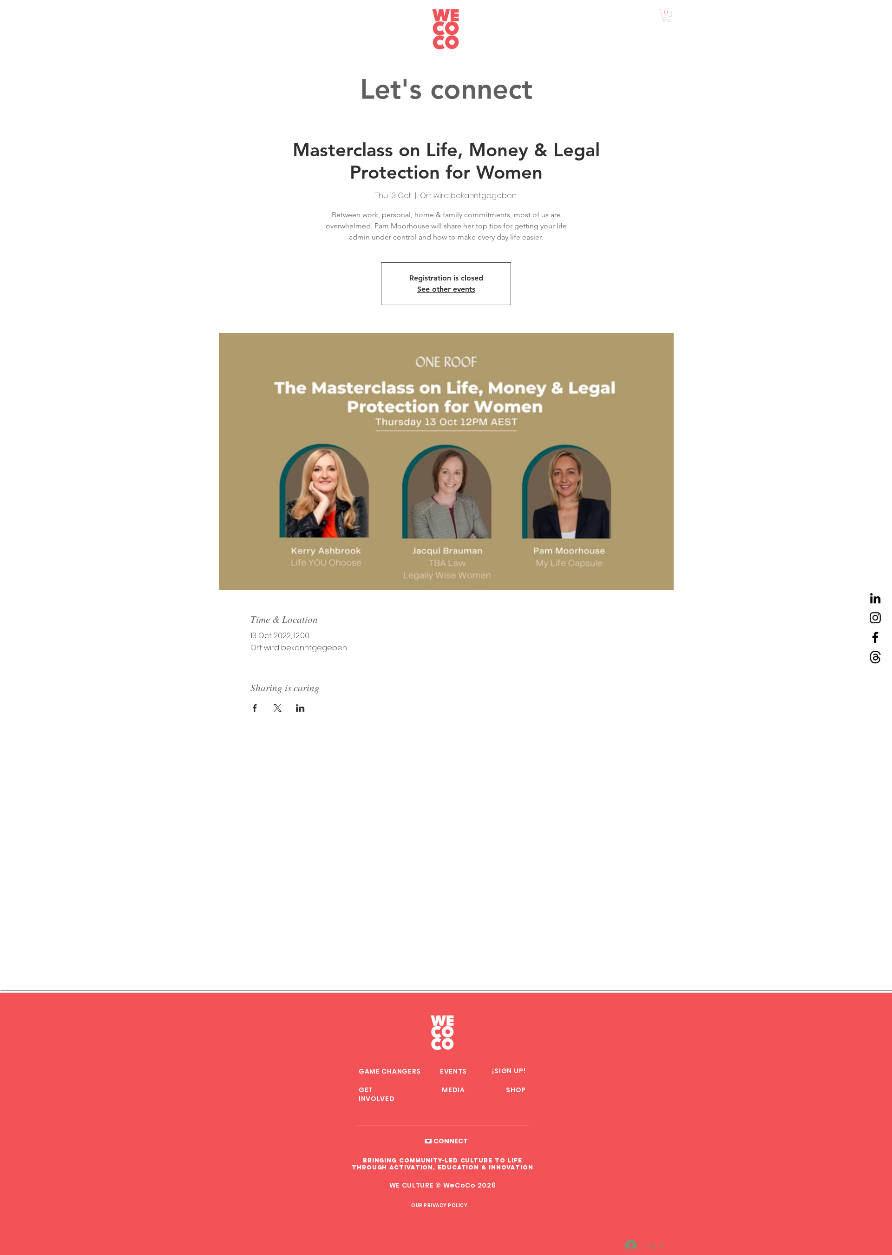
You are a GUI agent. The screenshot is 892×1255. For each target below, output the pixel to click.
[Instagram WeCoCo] (875, 617)
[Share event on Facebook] (254, 708)
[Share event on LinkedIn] (300, 708)
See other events (446, 289)
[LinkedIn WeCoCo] (875, 598)
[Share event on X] (277, 708)
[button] (666, 15)
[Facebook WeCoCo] (875, 637)
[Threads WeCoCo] (875, 656)
